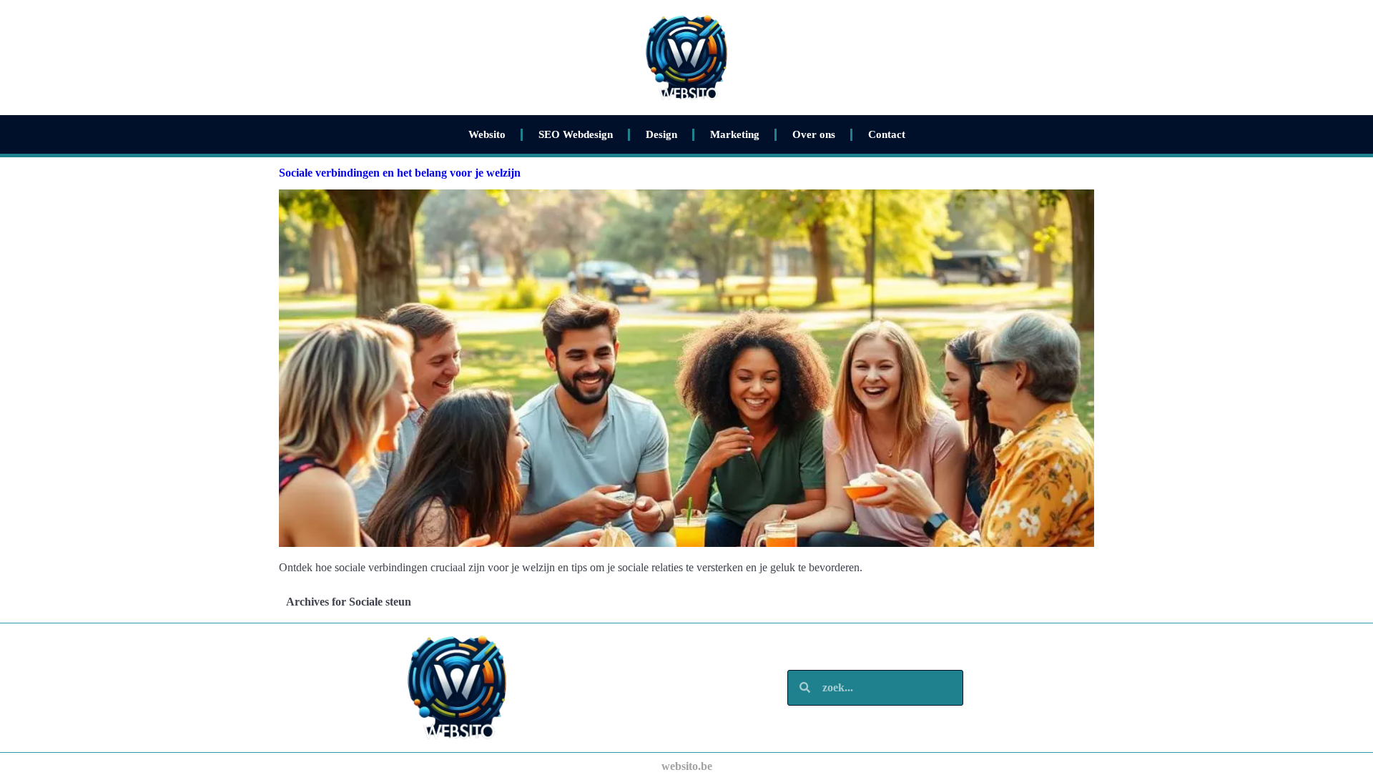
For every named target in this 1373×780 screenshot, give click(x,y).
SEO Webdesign (575, 134)
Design (661, 134)
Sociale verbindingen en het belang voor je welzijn (400, 173)
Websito (487, 134)
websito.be (686, 766)
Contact (886, 134)
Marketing (734, 134)
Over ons (813, 134)
